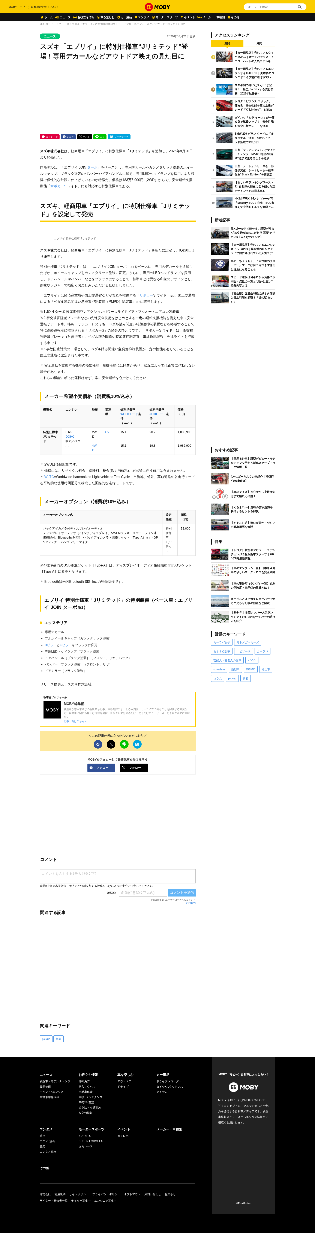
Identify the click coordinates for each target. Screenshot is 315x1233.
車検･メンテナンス (90, 1097)
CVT (108, 432)
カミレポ (123, 1135)
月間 (259, 43)
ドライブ (123, 1086)
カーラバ (262, 651)
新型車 (235, 669)
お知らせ (170, 1194)
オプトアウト (132, 1194)
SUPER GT (86, 1135)
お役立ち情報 (86, 17)
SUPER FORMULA (91, 1141)
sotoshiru (219, 669)
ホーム (48, 17)
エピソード (243, 651)
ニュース (65, 17)
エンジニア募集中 (105, 1200)
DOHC (70, 436)
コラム (217, 678)
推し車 (266, 669)
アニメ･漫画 (47, 1141)
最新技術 (45, 1086)
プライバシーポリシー (106, 1194)
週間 (227, 43)
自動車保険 (86, 1091)
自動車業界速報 (49, 1097)
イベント (189, 17)
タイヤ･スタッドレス (169, 1086)
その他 (235, 17)
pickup (46, 1039)
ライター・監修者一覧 (54, 1200)
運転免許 (84, 1081)
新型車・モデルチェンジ (55, 1081)
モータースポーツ (167, 17)
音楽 (42, 1146)
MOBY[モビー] (48, 24)
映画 (42, 1135)
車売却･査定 (86, 1102)
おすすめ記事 (221, 651)
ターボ (92, 167)
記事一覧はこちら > (75, 721)
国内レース (86, 1146)
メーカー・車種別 (213, 17)
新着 (58, 1039)
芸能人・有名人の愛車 (227, 660)
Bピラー (51, 645)
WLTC (49, 477)
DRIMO (250, 669)
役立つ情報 (86, 1112)
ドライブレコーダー (169, 1081)
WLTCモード (129, 414)
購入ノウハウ (87, 1086)
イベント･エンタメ (51, 1091)
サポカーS (58, 186)
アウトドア (124, 1081)
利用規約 (191, 903)
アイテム (162, 1091)
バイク (252, 660)
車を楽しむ (107, 17)
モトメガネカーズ (248, 642)
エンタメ (143, 17)
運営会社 (45, 1194)
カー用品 (126, 17)
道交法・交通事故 (90, 1107)
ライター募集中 (81, 1200)
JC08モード (158, 414)
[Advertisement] (118, 98)
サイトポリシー (79, 1194)
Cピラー (66, 645)
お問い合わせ (152, 1194)
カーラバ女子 (221, 642)
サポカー (146, 295)
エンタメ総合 (48, 1151)
